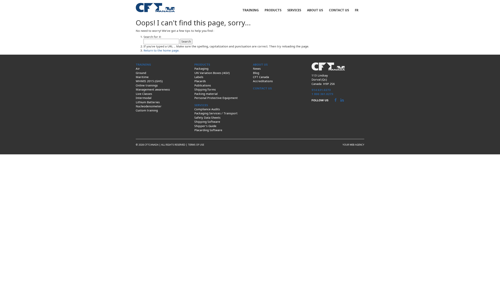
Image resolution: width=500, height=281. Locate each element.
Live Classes (144, 94)
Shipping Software (207, 122)
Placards (200, 81)
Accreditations (263, 81)
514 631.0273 (321, 90)
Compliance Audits (207, 109)
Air (138, 68)
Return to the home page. (161, 50)
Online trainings (147, 85)
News (257, 68)
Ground (141, 73)
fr (356, 10)
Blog (256, 73)
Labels (198, 77)
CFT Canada (261, 77)
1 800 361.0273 (322, 94)
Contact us (339, 10)
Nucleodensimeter (149, 106)
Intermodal (143, 98)
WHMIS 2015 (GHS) (149, 81)
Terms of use (196, 144)
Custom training (147, 110)
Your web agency (353, 144)
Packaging (201, 68)
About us (315, 10)
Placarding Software (208, 130)
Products (273, 10)
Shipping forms (205, 89)
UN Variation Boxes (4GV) (212, 73)
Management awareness (153, 89)
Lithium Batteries (148, 102)
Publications (202, 85)
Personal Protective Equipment (216, 98)
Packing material (206, 94)
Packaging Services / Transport (216, 113)
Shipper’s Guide (205, 126)
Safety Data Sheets (207, 117)
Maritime (142, 77)
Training (250, 10)
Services (294, 10)
